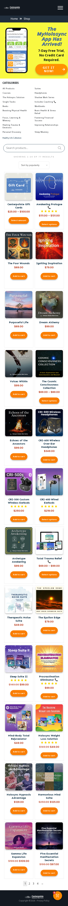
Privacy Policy (43, 900)
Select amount (18, 220)
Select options (49, 224)
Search (59, 148)
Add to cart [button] (19, 276)
